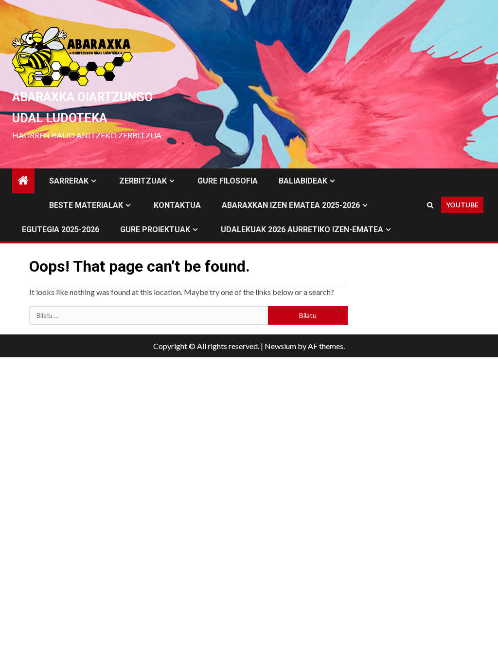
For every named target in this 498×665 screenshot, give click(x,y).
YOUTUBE (462, 205)
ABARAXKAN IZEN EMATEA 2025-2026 (291, 205)
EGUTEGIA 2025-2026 (60, 229)
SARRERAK (69, 180)
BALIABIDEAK (303, 180)
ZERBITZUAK (143, 180)
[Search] (430, 205)
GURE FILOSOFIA (227, 180)
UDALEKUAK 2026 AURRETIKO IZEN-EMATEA (302, 229)
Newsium (280, 346)
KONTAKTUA (177, 205)
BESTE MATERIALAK (86, 205)
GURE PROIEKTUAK (155, 229)
